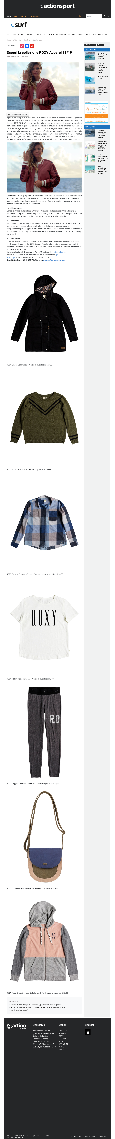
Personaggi (61, 34)
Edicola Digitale (20, 16)
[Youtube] (80, 16)
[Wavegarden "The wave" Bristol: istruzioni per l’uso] (90, 90)
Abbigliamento (37, 40)
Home (9, 16)
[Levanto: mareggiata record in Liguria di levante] (90, 133)
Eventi (38, 34)
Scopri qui (11, 257)
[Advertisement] (18, 1091)
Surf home (12, 34)
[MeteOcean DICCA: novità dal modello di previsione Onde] (90, 158)
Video (87, 34)
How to (51, 34)
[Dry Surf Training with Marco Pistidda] (90, 56)
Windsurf (63, 1044)
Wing (61, 1047)
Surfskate (72, 34)
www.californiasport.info (54, 260)
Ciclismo (63, 1038)
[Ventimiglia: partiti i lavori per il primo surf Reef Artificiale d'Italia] (90, 145)
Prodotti (28, 34)
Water (15, 40)
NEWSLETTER (34, 16)
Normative (102, 1137)
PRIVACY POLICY (90, 1137)
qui (57, 254)
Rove (61, 1036)
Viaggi (81, 34)
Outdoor (63, 1030)
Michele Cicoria (14, 57)
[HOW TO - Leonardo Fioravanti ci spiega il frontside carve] (90, 67)
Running (63, 1033)
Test (44, 34)
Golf (61, 1049)
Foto (94, 34)
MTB (61, 1041)
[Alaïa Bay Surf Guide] (90, 80)
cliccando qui (59, 252)
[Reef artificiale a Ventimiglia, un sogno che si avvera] (90, 169)
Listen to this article (19, 114)
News (20, 34)
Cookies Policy (76, 1137)
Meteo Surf (102, 34)
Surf (20, 40)
